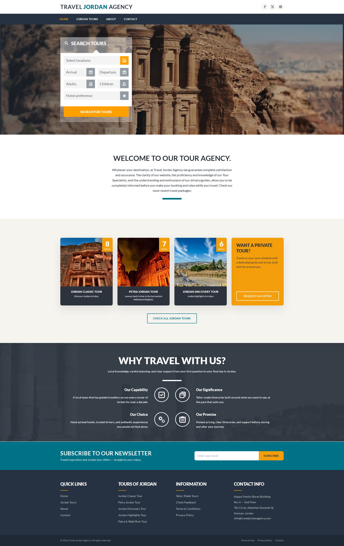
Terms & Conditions (188, 508)
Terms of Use (247, 540)
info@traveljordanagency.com (252, 518)
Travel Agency (96, 6)
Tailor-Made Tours (187, 496)
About (111, 19)
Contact (130, 19)
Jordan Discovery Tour (132, 508)
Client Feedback (186, 502)
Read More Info (89, 256)
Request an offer (257, 296)
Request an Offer (89, 267)
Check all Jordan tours (172, 318)
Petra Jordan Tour (129, 502)
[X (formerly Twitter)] (272, 7)
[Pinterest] (280, 7)
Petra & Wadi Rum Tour (132, 521)
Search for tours (96, 112)
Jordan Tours (87, 19)
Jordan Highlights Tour (132, 515)
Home (64, 19)
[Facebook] (264, 7)
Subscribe (271, 455)
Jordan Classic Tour (130, 496)
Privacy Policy (185, 515)
